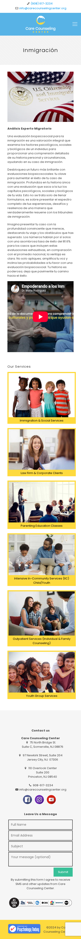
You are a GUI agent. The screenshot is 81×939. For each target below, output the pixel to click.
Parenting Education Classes (42, 526)
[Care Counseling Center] (40, 24)
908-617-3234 (42, 785)
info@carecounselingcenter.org (42, 8)
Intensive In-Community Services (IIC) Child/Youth (41, 580)
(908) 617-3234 (42, 3)
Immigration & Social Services (41, 420)
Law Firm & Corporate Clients (42, 473)
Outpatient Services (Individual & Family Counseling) (41, 641)
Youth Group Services (41, 696)
